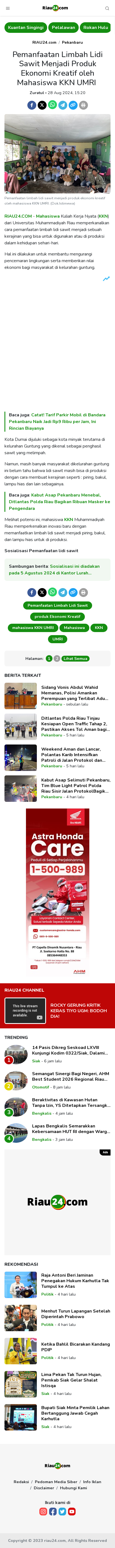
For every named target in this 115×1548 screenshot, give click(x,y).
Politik (47, 1294)
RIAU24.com (44, 42)
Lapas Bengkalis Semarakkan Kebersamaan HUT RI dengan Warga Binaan (70, 1128)
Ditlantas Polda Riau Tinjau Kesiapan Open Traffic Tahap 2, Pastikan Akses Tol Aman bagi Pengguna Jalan (74, 724)
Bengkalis (41, 1113)
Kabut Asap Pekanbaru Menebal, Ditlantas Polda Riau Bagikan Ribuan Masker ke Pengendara (59, 502)
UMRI (57, 639)
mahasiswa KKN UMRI (33, 627)
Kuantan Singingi (26, 27)
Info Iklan (92, 1482)
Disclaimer (44, 1488)
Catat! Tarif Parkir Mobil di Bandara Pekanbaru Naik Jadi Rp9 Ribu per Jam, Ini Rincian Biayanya (57, 421)
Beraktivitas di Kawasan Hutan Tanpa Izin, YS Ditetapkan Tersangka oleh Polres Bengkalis (71, 1102)
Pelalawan (63, 27)
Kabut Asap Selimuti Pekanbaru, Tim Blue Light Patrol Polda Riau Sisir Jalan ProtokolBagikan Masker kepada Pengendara (76, 785)
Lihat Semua (75, 658)
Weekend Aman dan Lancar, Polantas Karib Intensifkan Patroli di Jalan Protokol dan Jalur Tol (71, 754)
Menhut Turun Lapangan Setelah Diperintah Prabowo (75, 1314)
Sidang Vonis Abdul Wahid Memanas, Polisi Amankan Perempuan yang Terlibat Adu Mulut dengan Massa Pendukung (76, 693)
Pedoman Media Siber (56, 1482)
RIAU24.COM (18, 216)
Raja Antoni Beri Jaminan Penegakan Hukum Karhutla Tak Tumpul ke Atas (75, 1280)
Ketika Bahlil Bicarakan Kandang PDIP (75, 1347)
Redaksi (21, 1482)
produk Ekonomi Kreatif (57, 616)
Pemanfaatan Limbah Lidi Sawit (58, 605)
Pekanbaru (72, 42)
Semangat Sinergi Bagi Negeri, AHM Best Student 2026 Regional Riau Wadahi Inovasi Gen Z (70, 1076)
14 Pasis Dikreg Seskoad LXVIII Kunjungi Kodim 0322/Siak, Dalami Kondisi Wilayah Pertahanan (68, 1050)
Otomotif (40, 1087)
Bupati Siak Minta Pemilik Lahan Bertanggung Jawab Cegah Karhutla (75, 1413)
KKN (103, 216)
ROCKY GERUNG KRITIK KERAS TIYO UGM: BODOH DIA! (79, 1010)
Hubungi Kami (73, 1488)
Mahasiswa (48, 216)
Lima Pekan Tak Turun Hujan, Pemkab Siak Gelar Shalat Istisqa (71, 1380)
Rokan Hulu (95, 27)
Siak (36, 1061)
